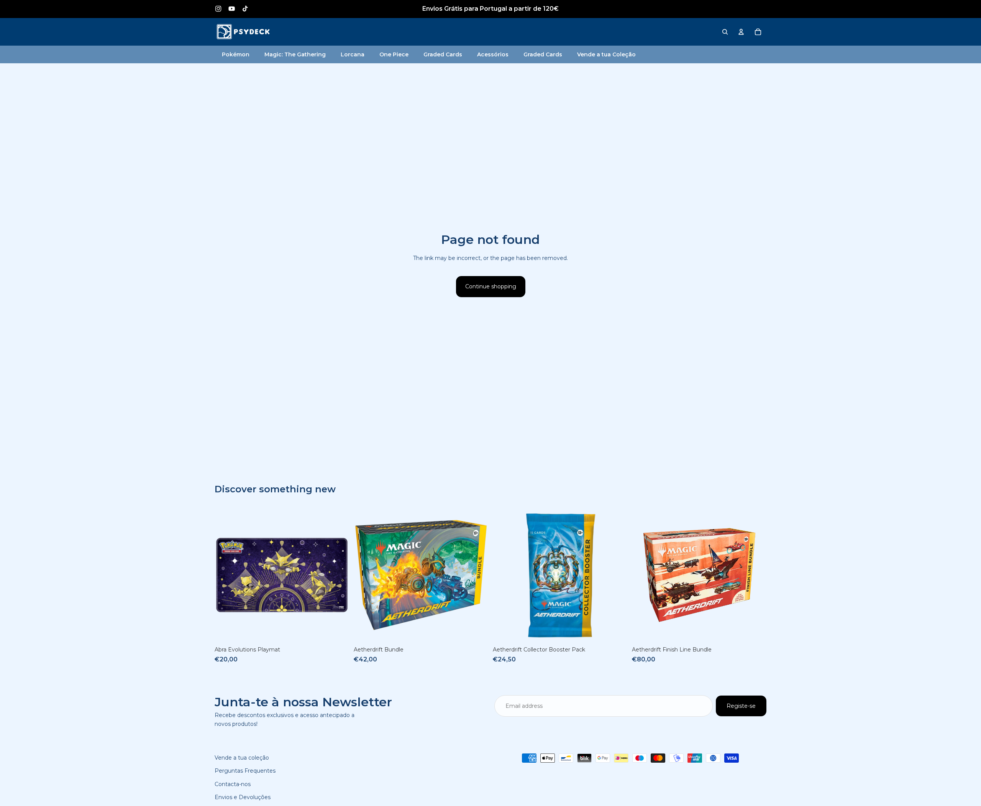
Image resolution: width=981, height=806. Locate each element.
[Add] (337, 631)
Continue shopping (490, 286)
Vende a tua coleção (242, 757)
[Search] (725, 31)
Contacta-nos (233, 784)
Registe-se (741, 705)
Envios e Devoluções (243, 797)
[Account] (741, 31)
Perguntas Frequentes (245, 770)
